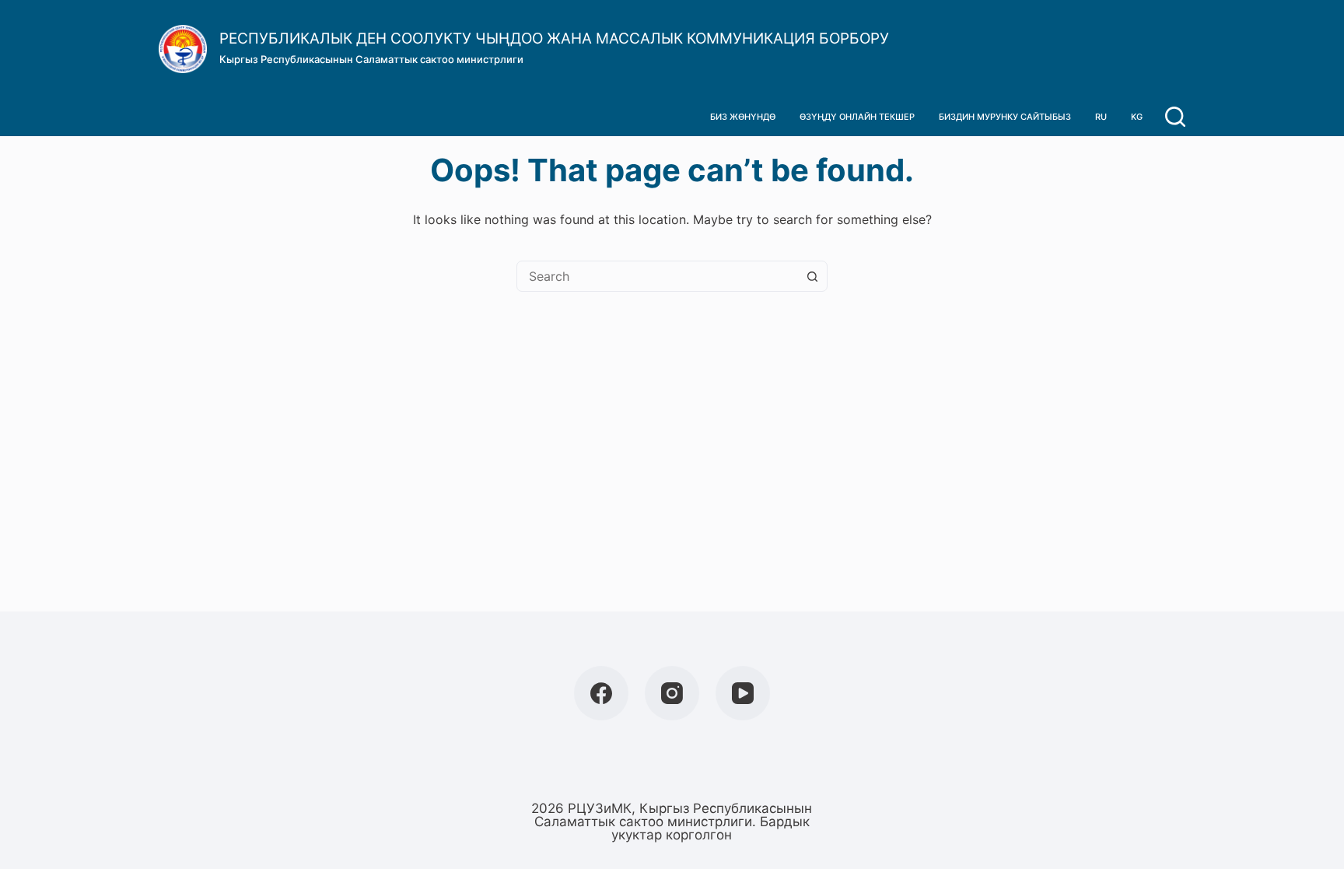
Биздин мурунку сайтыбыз (1005, 116)
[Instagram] (672, 693)
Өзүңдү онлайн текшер (857, 116)
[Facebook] (601, 693)
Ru (1101, 116)
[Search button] (812, 276)
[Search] (1175, 117)
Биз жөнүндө (742, 116)
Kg (1137, 116)
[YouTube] (743, 693)
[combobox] (657, 276)
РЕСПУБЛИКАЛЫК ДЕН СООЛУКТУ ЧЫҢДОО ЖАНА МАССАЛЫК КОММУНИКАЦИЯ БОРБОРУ (554, 38)
